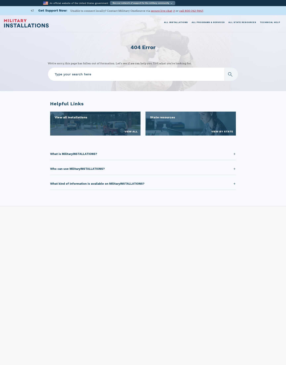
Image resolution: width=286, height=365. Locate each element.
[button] (142, 3)
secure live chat (161, 10)
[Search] (231, 74)
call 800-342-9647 (191, 10)
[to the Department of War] (45, 3)
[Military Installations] (26, 26)
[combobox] (143, 74)
